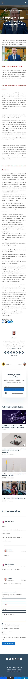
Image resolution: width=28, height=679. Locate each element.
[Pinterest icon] (20, 352)
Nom (4, 600)
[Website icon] (11, 352)
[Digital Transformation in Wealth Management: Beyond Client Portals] (14, 417)
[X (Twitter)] (10, 659)
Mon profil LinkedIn (16, 348)
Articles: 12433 (14, 355)
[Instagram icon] (17, 352)
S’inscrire (14, 390)
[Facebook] (3, 321)
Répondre (23, 522)
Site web (5, 609)
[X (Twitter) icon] (14, 352)
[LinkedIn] (15, 659)
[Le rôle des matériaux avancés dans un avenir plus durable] (14, 465)
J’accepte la (15, 393)
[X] (6, 321)
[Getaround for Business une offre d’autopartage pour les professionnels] (14, 488)
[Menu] (25, 2)
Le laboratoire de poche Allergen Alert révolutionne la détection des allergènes (14, 450)
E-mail (5, 604)
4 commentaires (19, 11)
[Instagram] (12, 659)
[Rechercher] (22, 2)
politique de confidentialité (17, 393)
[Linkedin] (11, 321)
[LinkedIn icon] (8, 352)
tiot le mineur (9, 521)
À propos (8, 667)
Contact (19, 671)
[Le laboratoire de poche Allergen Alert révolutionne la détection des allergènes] (14, 440)
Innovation (10, 11)
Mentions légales (17, 667)
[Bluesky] (8, 321)
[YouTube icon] (23, 352)
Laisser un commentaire (8, 643)
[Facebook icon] (5, 352)
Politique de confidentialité (14, 669)
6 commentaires (11, 454)
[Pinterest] (18, 659)
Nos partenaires (11, 671)
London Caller (9, 564)
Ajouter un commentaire (9, 614)
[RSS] (21, 659)
